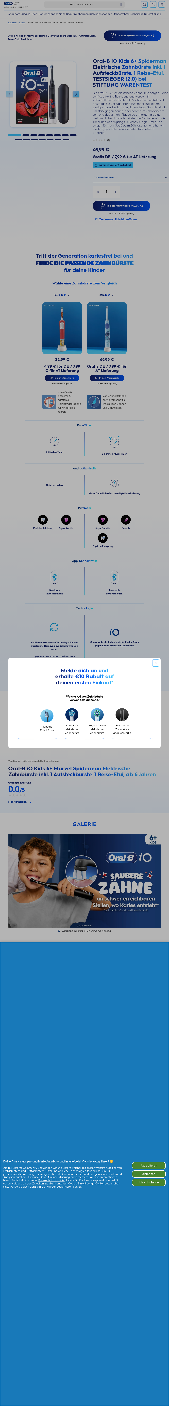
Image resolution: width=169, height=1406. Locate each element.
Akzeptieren (149, 1165)
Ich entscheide (149, 1182)
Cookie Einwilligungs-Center (86, 1183)
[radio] (47, 721)
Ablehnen (148, 1174)
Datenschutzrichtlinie (51, 1180)
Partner (76, 1167)
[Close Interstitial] (155, 663)
